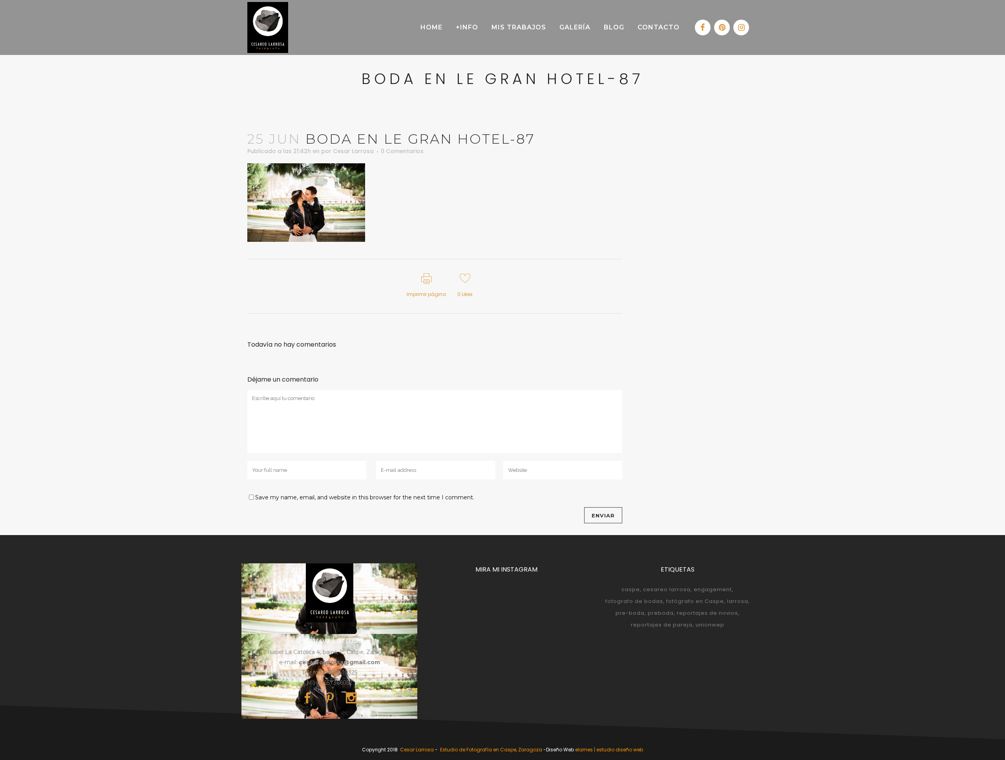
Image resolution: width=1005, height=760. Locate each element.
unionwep (710, 624)
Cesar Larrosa (353, 151)
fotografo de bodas (634, 601)
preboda (661, 613)
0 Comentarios (402, 151)
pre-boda (630, 613)
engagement (713, 589)
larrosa (737, 601)
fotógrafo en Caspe (695, 601)
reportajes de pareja (662, 624)
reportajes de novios (707, 613)
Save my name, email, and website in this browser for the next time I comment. (364, 497)
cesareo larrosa (667, 589)
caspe (630, 589)
